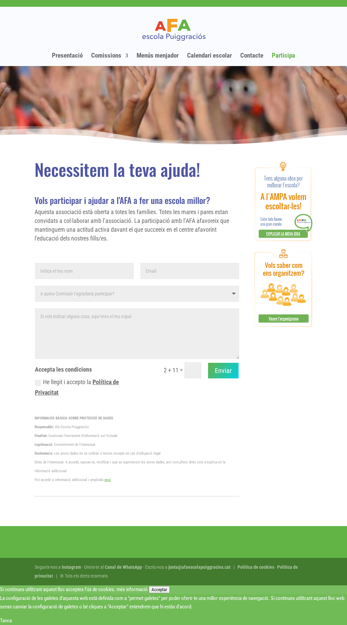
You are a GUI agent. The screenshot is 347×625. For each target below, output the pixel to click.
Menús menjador (158, 56)
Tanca (6, 621)
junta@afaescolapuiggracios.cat (199, 567)
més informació (132, 589)
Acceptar (159, 589)
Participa (283, 56)
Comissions (106, 56)
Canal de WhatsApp (123, 567)
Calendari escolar (209, 56)
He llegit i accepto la (77, 387)
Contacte (251, 56)
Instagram (71, 567)
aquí (107, 480)
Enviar (223, 371)
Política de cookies (256, 567)
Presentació (67, 56)
